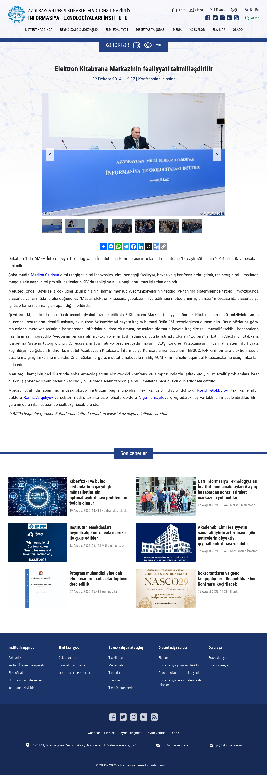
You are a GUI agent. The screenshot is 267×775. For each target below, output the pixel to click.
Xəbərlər (94, 733)
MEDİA (177, 30)
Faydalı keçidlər (129, 733)
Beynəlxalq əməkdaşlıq (125, 648)
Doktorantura (67, 658)
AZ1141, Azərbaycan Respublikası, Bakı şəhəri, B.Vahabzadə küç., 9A (84, 745)
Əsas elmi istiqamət (72, 665)
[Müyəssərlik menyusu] (234, 10)
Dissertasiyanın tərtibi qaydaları (180, 673)
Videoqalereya (218, 665)
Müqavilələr (116, 665)
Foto (182, 10)
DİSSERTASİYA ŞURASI (150, 30)
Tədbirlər (114, 673)
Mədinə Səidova (45, 274)
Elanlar (163, 658)
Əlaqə (174, 733)
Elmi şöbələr (16, 673)
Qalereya (215, 648)
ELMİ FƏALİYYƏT (117, 30)
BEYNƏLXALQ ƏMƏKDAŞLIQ (79, 30)
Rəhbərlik (14, 658)
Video (199, 10)
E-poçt (220, 9)
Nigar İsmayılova (154, 397)
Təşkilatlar (115, 658)
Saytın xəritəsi (156, 733)
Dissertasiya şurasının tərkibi (179, 665)
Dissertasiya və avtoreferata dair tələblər (181, 682)
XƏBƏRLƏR (197, 30)
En (251, 9)
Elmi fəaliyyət (68, 648)
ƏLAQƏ (238, 30)
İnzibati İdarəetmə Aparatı (26, 665)
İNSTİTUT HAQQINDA (38, 30)
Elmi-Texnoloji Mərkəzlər (25, 680)
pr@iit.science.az (229, 745)
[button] (217, 154)
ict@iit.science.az (176, 745)
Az (246, 9)
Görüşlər (114, 680)
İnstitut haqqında (21, 648)
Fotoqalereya (217, 658)
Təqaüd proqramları (121, 688)
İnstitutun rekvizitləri (22, 688)
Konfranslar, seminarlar (74, 673)
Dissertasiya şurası (173, 648)
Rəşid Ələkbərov (212, 390)
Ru (257, 9)
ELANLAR (219, 30)
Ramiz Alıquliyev (38, 397)
